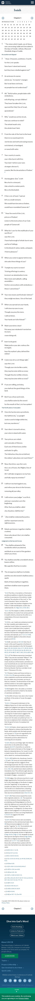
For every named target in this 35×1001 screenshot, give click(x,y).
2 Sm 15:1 (27, 793)
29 (3, 30)
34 (18, 30)
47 (27, 33)
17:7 (22, 648)
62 (12, 39)
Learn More (10, 956)
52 (12, 36)
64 (18, 39)
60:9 (28, 652)
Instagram (25, 980)
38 (30, 30)
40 (6, 33)
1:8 (7, 689)
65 (21, 39)
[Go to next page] (32, 18)
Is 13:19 (11, 858)
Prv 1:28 (11, 875)
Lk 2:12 (15, 853)
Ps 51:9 (11, 883)
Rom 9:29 (11, 863)
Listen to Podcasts (17, 931)
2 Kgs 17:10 (17, 834)
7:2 (23, 635)
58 (30, 36)
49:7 (18, 652)
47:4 (10, 652)
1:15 (7, 727)
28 (30, 27)
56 (24, 36)
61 (9, 39)
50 (6, 36)
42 (12, 33)
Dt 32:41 (12, 891)
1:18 (7, 743)
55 (21, 36)
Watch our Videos (17, 935)
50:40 (27, 858)
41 (9, 33)
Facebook (10, 980)
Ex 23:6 (11, 878)
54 (18, 36)
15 (20, 24)
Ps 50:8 (11, 866)
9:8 (29, 635)
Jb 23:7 (12, 747)
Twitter (5, 980)
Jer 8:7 (11, 853)
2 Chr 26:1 (26, 607)
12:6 (18, 648)
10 (5, 24)
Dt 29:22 (16, 858)
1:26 (7, 778)
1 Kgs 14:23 (8, 834)
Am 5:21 (11, 872)
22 (12, 27)
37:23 (14, 650)
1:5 (7, 655)
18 (29, 24)
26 (24, 27)
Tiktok (29, 980)
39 (3, 33)
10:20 (15, 648)
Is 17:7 (14, 841)
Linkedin (20, 980)
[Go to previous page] (3, 18)
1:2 (7, 610)
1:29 (7, 820)
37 (27, 30)
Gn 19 (12, 675)
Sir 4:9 (21, 878)
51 (9, 36)
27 (27, 27)
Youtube (15, 980)
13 (14, 24)
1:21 (7, 758)
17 (26, 24)
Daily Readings (17, 927)
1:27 (7, 796)
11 (8, 24)
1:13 (7, 869)
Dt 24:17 (16, 878)
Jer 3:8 (11, 885)
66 (24, 39)
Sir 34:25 (17, 875)
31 (9, 30)
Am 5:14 (10, 880)
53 (15, 36)
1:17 (7, 878)
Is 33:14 (7, 814)
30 (6, 30)
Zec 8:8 (19, 894)
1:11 (7, 866)
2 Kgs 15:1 (18, 607)
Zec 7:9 (17, 880)
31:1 (10, 650)
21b (9, 769)
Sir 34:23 (18, 866)
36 (24, 30)
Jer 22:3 (28, 878)
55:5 (25, 652)
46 (24, 33)
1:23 (7, 888)
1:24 (7, 891)
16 (23, 24)
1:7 (7, 673)
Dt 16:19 (17, 888)
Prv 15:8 (11, 869)
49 (3, 36)
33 (15, 30)
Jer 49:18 (22, 858)
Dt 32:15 (15, 856)
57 (27, 36)
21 (9, 27)
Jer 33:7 (11, 894)
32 (12, 30)
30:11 (31, 648)
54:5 (21, 652)
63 (15, 39)
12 (11, 24)
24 (18, 27)
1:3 (7, 622)
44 (18, 33)
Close (17, 989)
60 (6, 39)
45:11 (6, 652)
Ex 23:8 (12, 888)
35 (21, 30)
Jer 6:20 (17, 869)
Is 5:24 (11, 856)
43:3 (27, 650)
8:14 (13, 639)
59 (3, 39)
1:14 (7, 872)
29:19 (26, 648)
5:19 (8, 648)
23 (15, 27)
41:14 (19, 650)
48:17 (14, 652)
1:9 (7, 696)
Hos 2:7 (16, 885)
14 (17, 24)
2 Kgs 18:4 (27, 836)
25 (21, 27)
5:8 (19, 642)
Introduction (8, 22)
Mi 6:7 (24, 866)
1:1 (7, 593)
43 (15, 33)
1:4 (7, 642)
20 (6, 27)
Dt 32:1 (11, 850)
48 (30, 33)
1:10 (7, 703)
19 (3, 27)
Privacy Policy (6, 903)
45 (21, 33)
